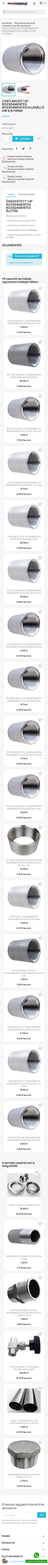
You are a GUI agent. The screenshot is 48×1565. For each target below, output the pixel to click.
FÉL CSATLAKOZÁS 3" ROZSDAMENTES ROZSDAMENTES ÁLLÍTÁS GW (24, 376)
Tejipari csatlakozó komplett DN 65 (24, 1205)
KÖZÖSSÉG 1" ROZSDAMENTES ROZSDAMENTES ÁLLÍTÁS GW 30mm (24, 917)
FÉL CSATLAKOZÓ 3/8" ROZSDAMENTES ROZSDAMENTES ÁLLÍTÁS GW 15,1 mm (24, 699)
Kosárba (22, 138)
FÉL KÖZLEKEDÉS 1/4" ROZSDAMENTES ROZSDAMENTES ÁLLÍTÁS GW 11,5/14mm (24, 753)
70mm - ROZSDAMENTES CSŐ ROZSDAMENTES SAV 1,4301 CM (24, 1422)
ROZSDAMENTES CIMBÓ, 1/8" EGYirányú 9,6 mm (24, 1257)
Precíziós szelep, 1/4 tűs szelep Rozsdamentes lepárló (24, 1368)
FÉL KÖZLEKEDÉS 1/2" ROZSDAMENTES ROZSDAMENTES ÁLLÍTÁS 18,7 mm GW (24, 430)
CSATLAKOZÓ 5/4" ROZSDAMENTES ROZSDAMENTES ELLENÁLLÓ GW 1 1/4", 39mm (24, 1084)
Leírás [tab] (11, 194)
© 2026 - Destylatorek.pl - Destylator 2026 (22, 1561)
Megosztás (16, 148)
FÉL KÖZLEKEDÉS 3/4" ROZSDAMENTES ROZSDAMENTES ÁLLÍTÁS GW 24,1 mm (24, 807)
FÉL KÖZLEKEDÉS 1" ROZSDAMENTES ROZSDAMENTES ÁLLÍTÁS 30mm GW (24, 322)
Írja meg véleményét (27, 256)
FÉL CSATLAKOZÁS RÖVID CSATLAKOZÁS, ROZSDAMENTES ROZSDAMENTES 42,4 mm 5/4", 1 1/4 (24, 863)
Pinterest (30, 148)
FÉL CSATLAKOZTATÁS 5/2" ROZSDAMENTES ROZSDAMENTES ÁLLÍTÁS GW (24, 973)
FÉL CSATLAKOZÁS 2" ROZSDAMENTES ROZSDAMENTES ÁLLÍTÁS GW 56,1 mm (24, 591)
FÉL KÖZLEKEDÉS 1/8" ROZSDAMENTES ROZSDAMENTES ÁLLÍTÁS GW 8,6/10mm (24, 645)
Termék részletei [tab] (26, 194)
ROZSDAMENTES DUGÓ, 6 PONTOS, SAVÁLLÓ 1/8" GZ (24, 1476)
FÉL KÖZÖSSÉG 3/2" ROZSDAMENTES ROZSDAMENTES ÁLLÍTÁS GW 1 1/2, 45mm (24, 484)
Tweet (23, 148)
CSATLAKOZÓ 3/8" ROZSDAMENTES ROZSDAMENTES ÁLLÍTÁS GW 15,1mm (24, 1138)
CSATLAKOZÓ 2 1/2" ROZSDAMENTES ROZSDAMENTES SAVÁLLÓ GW (24, 537)
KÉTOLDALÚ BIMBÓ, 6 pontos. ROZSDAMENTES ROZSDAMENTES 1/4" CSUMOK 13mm (24, 1313)
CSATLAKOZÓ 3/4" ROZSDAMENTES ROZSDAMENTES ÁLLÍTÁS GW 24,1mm (24, 1028)
